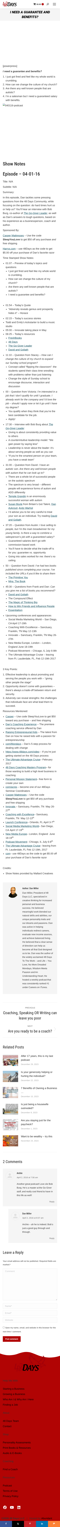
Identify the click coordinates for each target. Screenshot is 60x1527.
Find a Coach (10, 1469)
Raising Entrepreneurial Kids (21, 732)
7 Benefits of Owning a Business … (39, 1090)
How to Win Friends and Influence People (31, 606)
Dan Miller (27, 1213)
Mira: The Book (16, 581)
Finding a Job (10, 1404)
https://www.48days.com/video (22, 751)
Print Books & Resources (17, 1447)
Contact (7, 1426)
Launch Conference (16, 822)
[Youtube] (11, 1507)
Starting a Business (13, 1388)
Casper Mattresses (13, 235)
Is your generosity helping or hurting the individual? (36, 1074)
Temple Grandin (17, 496)
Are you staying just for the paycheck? (36, 1122)
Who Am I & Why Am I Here (18, 1399)
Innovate (11, 806)
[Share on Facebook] (6, 1524)
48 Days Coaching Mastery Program (26, 767)
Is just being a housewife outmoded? (34, 1106)
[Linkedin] (18, 1507)
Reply (51, 1202)
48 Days (13, 341)
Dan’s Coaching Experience (21, 724)
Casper (10, 716)
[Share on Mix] (54, 1524)
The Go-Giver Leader (20, 345)
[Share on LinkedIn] (42, 1524)
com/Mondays (13, 744)
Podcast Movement (16, 841)
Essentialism (15, 610)
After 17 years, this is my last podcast (37, 1058)
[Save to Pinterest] (30, 1524)
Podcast (7, 1485)
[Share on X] (18, 1524)
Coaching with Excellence (20, 814)
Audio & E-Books (12, 1453)
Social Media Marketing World (22, 826)
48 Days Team (11, 1421)
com (8, 853)
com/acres (11, 787)
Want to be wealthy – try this (37, 1136)
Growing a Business (14, 1394)
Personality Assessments (17, 1442)
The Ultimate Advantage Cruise (23, 759)
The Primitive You (18, 577)
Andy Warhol (26, 508)
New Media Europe (16, 834)
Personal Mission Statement (21, 779)
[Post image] (10, 1060)
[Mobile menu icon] (54, 4)
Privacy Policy (10, 1496)
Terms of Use (10, 1491)
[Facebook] (4, 1507)
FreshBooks (15, 338)
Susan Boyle (15, 504)
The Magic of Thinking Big (22, 602)
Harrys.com (9, 248)
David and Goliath (18, 349)
